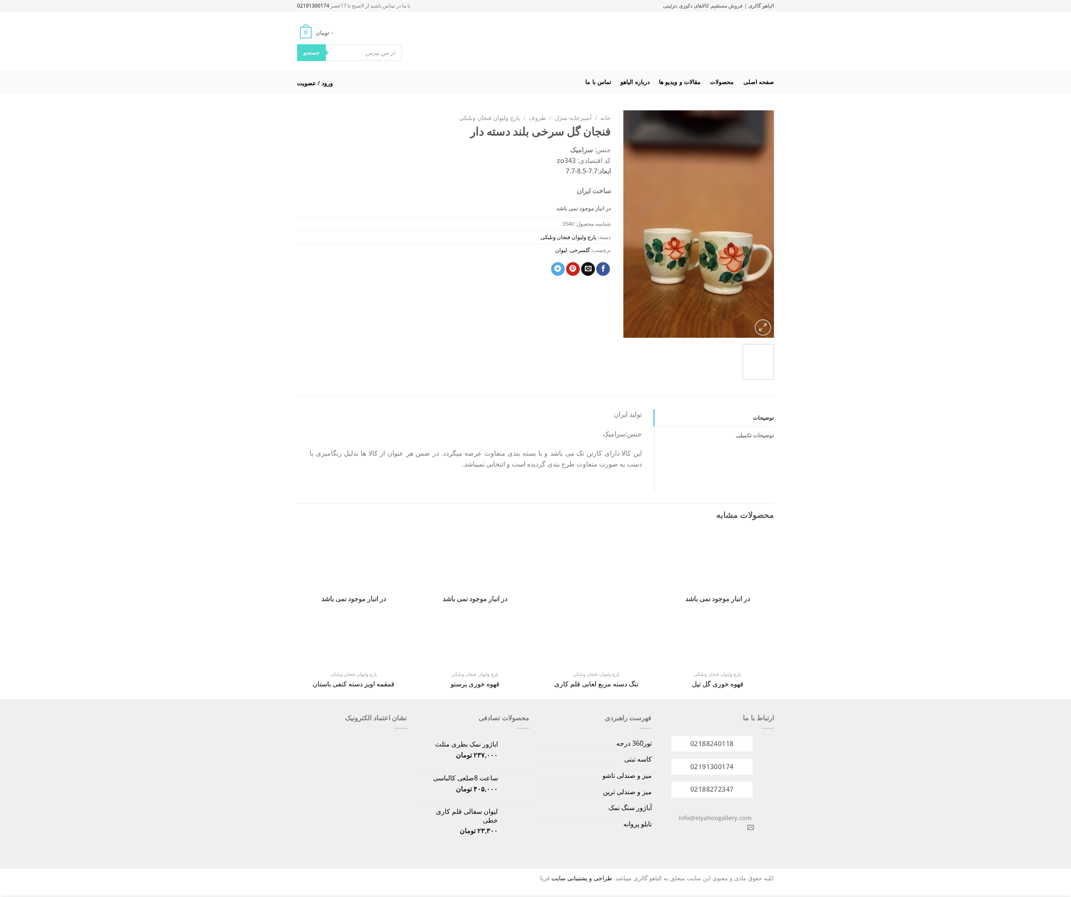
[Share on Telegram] (558, 269)
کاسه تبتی (638, 759)
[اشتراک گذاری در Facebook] (603, 269)
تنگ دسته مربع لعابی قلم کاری (596, 684)
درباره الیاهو (634, 82)
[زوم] (763, 327)
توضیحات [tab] (763, 417)
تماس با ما (598, 82)
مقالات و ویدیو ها (680, 82)
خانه (605, 118)
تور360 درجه (634, 743)
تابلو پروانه (637, 823)
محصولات (722, 82)
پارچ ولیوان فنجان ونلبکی (489, 118)
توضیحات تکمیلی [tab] (755, 435)
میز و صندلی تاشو (627, 775)
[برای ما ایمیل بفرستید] (750, 827)
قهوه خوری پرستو (475, 684)
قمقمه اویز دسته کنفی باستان (354, 684)
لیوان (561, 250)
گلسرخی (580, 250)
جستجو (311, 52)
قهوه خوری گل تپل (717, 684)
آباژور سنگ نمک (630, 807)
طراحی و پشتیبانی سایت (581, 878)
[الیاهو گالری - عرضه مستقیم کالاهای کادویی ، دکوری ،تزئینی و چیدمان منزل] (546, 41)
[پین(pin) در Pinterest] (573, 269)
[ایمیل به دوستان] (588, 269)
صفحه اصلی (758, 82)
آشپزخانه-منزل (573, 118)
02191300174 (313, 5)
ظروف (537, 118)
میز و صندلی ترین (627, 791)
